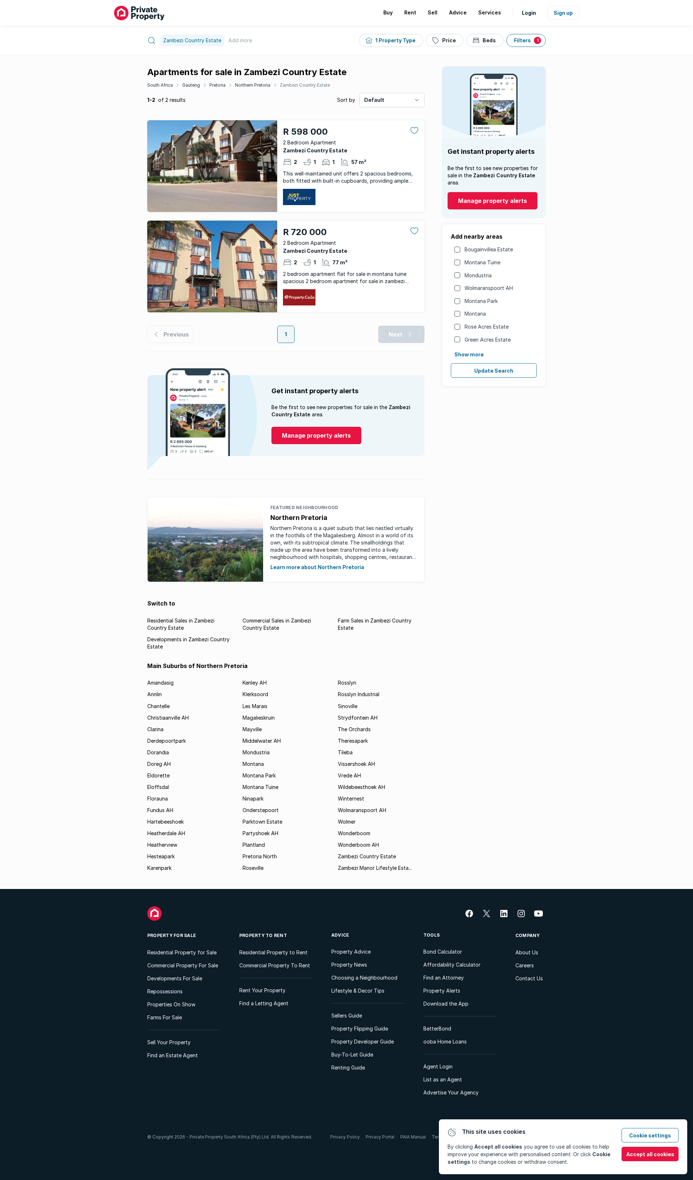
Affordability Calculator (451, 965)
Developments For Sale (174, 978)
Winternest (351, 798)
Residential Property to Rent (273, 952)
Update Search (493, 371)
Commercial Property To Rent (274, 965)
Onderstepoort (261, 810)
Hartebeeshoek (165, 822)
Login (529, 13)
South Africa (160, 85)
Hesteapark (161, 856)
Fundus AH (160, 810)
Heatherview (162, 845)
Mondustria (478, 275)
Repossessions (165, 991)
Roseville (253, 868)
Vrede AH (349, 775)
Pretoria (217, 85)
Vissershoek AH (356, 764)
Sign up (563, 13)
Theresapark (353, 741)
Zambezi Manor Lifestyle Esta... (375, 868)
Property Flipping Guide (359, 1028)
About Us (526, 952)
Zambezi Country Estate (305, 85)
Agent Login (438, 1066)
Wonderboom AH (358, 845)
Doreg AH (159, 764)
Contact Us (529, 978)
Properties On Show (171, 1004)
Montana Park (481, 301)
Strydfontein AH (358, 718)
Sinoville (347, 706)
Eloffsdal (158, 787)
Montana (475, 314)
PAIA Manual (413, 1137)
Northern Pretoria (252, 85)
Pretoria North (260, 856)
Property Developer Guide (362, 1041)
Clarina (155, 729)
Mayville (252, 729)
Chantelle (158, 706)
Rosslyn (347, 683)
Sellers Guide (346, 1015)
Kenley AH (255, 683)
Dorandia (158, 752)
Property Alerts (441, 991)
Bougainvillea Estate (489, 249)
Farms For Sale (164, 1017)
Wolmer (347, 822)
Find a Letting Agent (263, 1003)
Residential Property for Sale (182, 952)
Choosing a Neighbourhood (364, 978)
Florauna (157, 798)
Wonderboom (354, 833)
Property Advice (351, 952)
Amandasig (160, 683)
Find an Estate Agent (172, 1055)
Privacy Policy (345, 1137)
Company (527, 935)
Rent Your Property (262, 990)
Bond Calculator (442, 952)
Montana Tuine (482, 262)
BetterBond (437, 1028)
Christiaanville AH (168, 718)
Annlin (154, 694)
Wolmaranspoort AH (489, 288)
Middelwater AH (262, 741)
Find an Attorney (443, 978)
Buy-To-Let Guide (352, 1054)
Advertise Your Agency (451, 1092)
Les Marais (255, 706)
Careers (524, 965)
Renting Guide (348, 1067)
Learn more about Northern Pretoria (317, 567)
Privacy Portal (380, 1137)
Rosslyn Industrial (358, 694)
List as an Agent (442, 1079)
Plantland (254, 845)
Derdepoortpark (166, 741)
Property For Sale (171, 935)
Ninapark (253, 798)
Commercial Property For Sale (182, 965)
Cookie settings (650, 1135)
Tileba (345, 752)
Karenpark (159, 868)
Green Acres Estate (488, 340)
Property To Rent (263, 935)
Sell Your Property (169, 1042)
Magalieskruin (259, 718)
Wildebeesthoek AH (361, 787)
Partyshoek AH (260, 833)
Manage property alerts (492, 200)
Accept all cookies (650, 1154)
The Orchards (354, 729)
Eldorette (158, 775)
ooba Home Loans (445, 1041)
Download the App (445, 1004)
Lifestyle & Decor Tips (357, 991)
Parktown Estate (262, 822)
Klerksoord (255, 694)
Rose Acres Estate (487, 327)
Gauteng (191, 85)
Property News (349, 965)
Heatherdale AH (166, 833)
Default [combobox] (374, 100)
